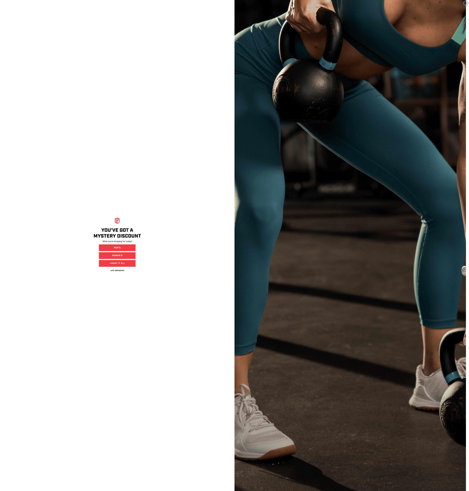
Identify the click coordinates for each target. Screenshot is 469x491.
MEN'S (117, 247)
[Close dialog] (466, 3)
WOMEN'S (117, 255)
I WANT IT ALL (117, 263)
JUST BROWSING (117, 271)
